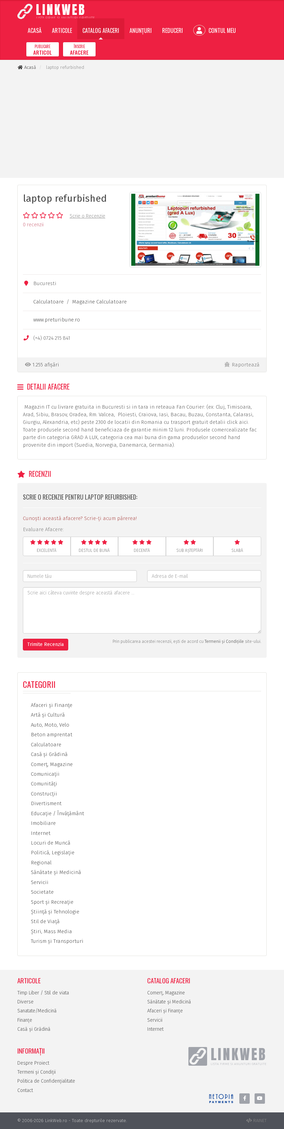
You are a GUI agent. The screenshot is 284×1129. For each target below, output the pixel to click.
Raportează (245, 365)
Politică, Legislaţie (51, 852)
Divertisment (45, 803)
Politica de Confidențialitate (46, 1081)
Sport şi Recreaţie (51, 902)
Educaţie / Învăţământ (56, 813)
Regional (40, 862)
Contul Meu (221, 30)
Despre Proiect (33, 1063)
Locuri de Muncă (49, 843)
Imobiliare (42, 823)
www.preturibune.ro (56, 320)
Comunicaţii (44, 774)
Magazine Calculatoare (99, 302)
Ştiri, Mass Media (50, 931)
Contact (25, 1090)
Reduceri (172, 30)
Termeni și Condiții (36, 1072)
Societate (41, 892)
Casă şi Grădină (48, 754)
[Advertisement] (142, 124)
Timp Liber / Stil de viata (43, 993)
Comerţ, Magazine (51, 764)
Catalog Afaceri (100, 30)
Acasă (35, 30)
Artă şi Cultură (47, 715)
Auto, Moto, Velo (49, 725)
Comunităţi (43, 784)
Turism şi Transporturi (56, 941)
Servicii (38, 882)
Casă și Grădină (34, 1029)
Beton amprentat (50, 734)
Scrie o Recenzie (87, 216)
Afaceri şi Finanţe (50, 705)
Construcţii (43, 794)
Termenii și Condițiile (224, 641)
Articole (62, 30)
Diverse (25, 1002)
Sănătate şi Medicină (55, 872)
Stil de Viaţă (44, 921)
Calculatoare (48, 302)
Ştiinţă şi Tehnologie (54, 912)
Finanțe (24, 1020)
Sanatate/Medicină (37, 1011)
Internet (40, 833)
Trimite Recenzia (45, 644)
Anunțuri (141, 30)
